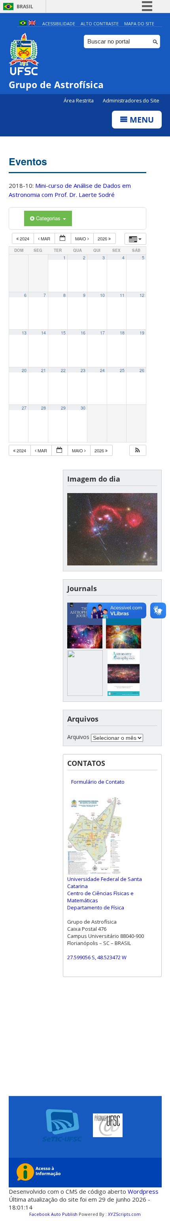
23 (83, 370)
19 (142, 333)
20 (24, 370)
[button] (137, 450)
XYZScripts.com (124, 1214)
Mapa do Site (139, 23)
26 (142, 370)
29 (63, 408)
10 (102, 295)
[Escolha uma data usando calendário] (63, 238)
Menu (141, 119)
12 (142, 295)
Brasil (25, 6)
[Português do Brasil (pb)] (22, 23)
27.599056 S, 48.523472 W (97, 957)
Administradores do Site (131, 100)
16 (83, 333)
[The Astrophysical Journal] (85, 646)
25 (122, 370)
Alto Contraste (100, 23)
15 (63, 333)
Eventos (28, 161)
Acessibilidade (58, 23)
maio (81, 238)
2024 (24, 238)
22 (63, 370)
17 (102, 333)
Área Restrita (79, 100)
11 (122, 295)
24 (102, 370)
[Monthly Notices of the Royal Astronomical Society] (85, 693)
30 (83, 408)
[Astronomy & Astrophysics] (124, 693)
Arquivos (78, 737)
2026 (103, 238)
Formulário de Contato (98, 781)
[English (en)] (32, 23)
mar (45, 238)
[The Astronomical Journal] (124, 646)
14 (43, 333)
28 (43, 408)
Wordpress (143, 1191)
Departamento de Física (95, 907)
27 (24, 408)
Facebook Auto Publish (53, 1214)
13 (24, 333)
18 (122, 333)
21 (43, 370)
